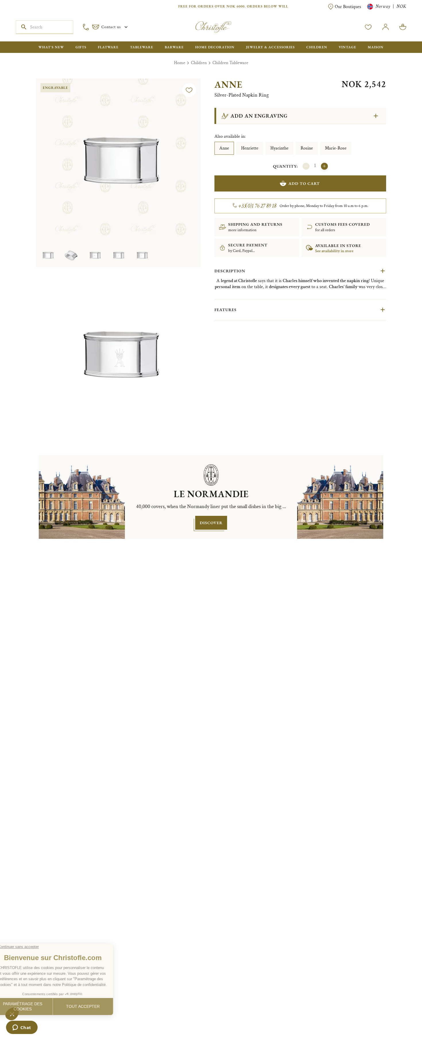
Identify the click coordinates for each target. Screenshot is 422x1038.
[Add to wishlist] (189, 90)
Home (179, 63)
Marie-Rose (335, 148)
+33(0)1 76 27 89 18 (257, 206)
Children (199, 63)
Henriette (249, 148)
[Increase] (324, 166)
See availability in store (334, 251)
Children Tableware (230, 63)
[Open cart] (403, 27)
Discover (211, 522)
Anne (224, 148)
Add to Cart (304, 183)
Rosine (307, 148)
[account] (368, 27)
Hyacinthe (279, 148)
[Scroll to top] (400, 1016)
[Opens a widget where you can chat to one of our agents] (22, 1028)
